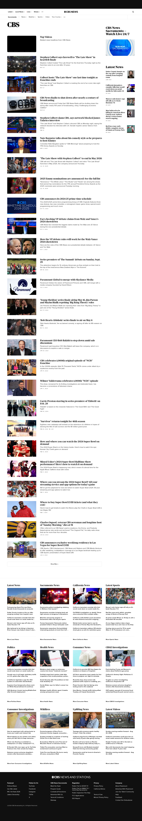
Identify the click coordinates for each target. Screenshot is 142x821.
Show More (54, 564)
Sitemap (53, 800)
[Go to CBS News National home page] (71, 12)
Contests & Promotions (58, 792)
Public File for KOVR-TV (80, 786)
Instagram (32, 792)
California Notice (99, 789)
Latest (10, 12)
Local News (19, 12)
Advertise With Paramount (124, 789)
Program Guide (56, 789)
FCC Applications (78, 795)
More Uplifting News (80, 763)
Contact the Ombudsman (123, 800)
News (23, 17)
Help (117, 794)
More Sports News (112, 639)
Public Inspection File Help (81, 793)
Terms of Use (98, 794)
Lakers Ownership (13, 794)
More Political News (14, 701)
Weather (32, 17)
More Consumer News (80, 701)
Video (47, 17)
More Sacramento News (48, 639)
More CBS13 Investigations (115, 701)
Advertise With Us (57, 794)
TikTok (31, 794)
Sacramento (12, 17)
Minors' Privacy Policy (101, 797)
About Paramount (121, 786)
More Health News (46, 701)
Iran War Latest (12, 789)
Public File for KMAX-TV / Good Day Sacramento (80, 789)
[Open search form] (133, 12)
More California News (80, 639)
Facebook (32, 789)
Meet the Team (56, 786)
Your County (56, 17)
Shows (36, 12)
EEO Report (76, 798)
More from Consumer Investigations (19, 763)
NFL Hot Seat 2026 (13, 792)
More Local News (13, 639)
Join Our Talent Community (124, 792)
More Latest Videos (112, 763)
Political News (12, 786)
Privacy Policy (98, 786)
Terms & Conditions (57, 797)
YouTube (32, 786)
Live (28, 12)
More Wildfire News (47, 763)
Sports (40, 17)
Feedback (118, 797)
